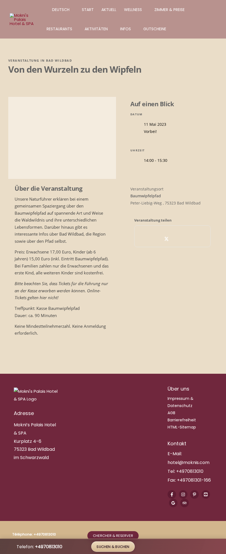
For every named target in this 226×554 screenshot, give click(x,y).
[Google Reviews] (173, 503)
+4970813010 (189, 471)
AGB (171, 413)
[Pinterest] (194, 494)
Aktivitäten (96, 29)
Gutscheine (154, 29)
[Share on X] (166, 239)
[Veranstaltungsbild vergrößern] (62, 137)
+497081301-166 (193, 480)
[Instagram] (183, 494)
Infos (125, 29)
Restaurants (59, 29)
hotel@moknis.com (188, 462)
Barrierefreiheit (182, 420)
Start (88, 9)
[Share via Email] (190, 239)
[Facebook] (172, 494)
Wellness (133, 9)
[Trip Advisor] (184, 503)
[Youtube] (205, 494)
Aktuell (108, 9)
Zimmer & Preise (169, 9)
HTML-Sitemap (182, 427)
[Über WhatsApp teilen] (178, 239)
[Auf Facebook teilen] (154, 239)
